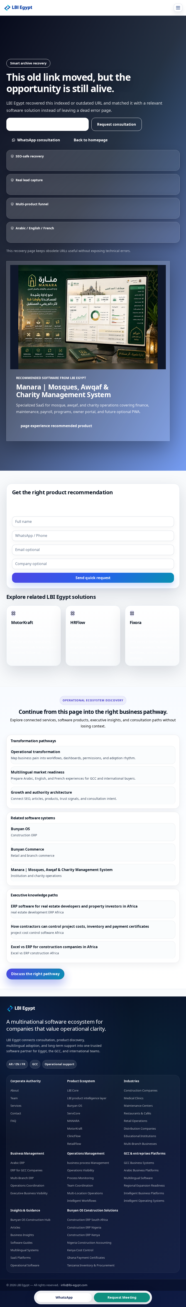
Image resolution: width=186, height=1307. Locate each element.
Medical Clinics (133, 1098)
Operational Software (24, 1265)
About (14, 1090)
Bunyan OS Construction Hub (30, 1220)
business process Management (88, 1162)
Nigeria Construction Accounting (89, 1242)
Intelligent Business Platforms (144, 1193)
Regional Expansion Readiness (144, 1185)
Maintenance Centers (138, 1106)
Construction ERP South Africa (87, 1220)
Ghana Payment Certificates (86, 1258)
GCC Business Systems (139, 1162)
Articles (15, 1227)
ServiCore (73, 1113)
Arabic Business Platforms (141, 1170)
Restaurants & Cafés (137, 1113)
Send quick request (93, 577)
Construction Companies (140, 1090)
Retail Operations (135, 1121)
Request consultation (116, 124)
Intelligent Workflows (81, 1201)
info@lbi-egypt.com (74, 1285)
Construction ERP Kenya (83, 1235)
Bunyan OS (74, 1106)
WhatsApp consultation (38, 139)
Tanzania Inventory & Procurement (91, 1265)
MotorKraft (74, 1128)
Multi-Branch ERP (22, 1178)
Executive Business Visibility (29, 1193)
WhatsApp (64, 1297)
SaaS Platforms (20, 1258)
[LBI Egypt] (21, 8)
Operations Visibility (80, 1170)
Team (14, 1098)
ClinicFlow (74, 1136)
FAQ (13, 1121)
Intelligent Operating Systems (144, 1201)
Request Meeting (122, 1297)
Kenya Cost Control (80, 1250)
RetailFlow (74, 1143)
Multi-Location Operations (85, 1193)
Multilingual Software (138, 1178)
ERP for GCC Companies (26, 1170)
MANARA (73, 1121)
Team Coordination (80, 1185)
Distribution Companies (140, 1128)
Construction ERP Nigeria (84, 1227)
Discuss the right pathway (35, 973)
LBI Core (72, 1090)
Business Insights (22, 1235)
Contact (15, 1113)
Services (15, 1106)
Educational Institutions (140, 1136)
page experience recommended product (47, 124)
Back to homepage (91, 139)
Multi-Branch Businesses (140, 1143)
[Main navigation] (178, 8)
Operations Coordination (27, 1185)
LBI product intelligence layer (86, 1098)
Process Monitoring (80, 1178)
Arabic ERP (17, 1162)
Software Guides (21, 1242)
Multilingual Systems (24, 1250)
